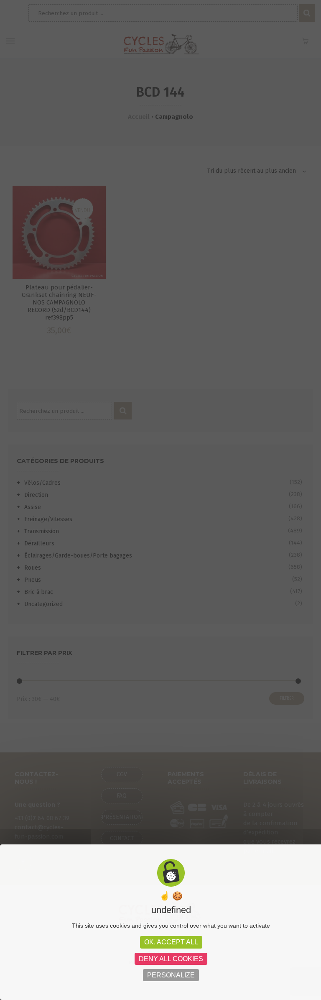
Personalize (171, 975)
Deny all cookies (171, 958)
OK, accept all (171, 942)
